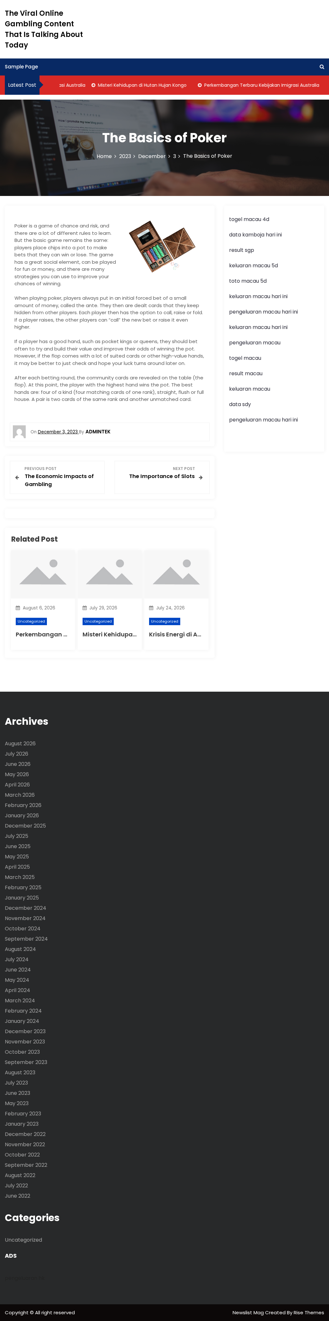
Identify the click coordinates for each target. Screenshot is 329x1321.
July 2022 (16, 1185)
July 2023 (16, 1082)
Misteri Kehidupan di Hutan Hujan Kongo (132, 85)
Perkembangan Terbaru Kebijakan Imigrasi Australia (251, 85)
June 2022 (17, 1196)
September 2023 (26, 1062)
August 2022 (20, 1175)
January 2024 (22, 1021)
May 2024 (17, 980)
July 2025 (16, 836)
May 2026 (17, 774)
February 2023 (23, 1113)
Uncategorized (31, 621)
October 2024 (22, 928)
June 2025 (18, 846)
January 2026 (22, 815)
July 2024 (17, 959)
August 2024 (20, 949)
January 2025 (22, 897)
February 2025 (23, 887)
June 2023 (17, 1093)
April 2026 (17, 784)
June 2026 (18, 764)
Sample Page (21, 66)
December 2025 (25, 825)
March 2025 (20, 877)
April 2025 (17, 867)
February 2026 (23, 805)
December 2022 (25, 1134)
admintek (98, 431)
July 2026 (16, 754)
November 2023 (25, 1041)
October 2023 (22, 1052)
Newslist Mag (249, 1312)
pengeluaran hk (25, 1278)
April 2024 (17, 990)
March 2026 (20, 795)
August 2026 (20, 743)
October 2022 (22, 1154)
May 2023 (17, 1103)
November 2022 (25, 1144)
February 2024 (23, 1011)
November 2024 (25, 918)
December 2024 (25, 908)
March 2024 (20, 1000)
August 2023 (20, 1072)
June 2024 (18, 969)
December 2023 (25, 1031)
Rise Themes (309, 1312)
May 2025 (17, 856)
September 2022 (26, 1165)
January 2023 (22, 1124)
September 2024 (26, 939)
